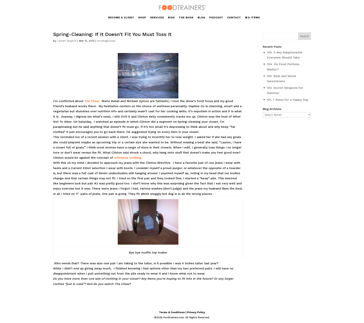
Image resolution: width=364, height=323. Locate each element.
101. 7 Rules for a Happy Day (287, 99)
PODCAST (216, 17)
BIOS (171, 17)
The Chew (91, 101)
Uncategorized (106, 40)
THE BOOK (186, 17)
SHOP (142, 17)
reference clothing (127, 157)
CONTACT (234, 17)
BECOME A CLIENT (121, 17)
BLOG (201, 17)
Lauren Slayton (66, 40)
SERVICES (157, 17)
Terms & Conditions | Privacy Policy (182, 312)
